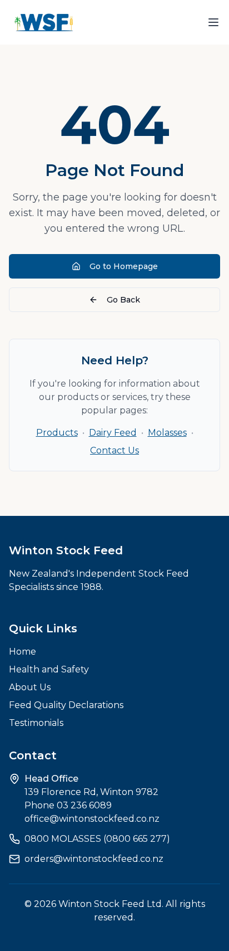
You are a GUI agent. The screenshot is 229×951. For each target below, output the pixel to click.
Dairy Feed (113, 432)
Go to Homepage (123, 266)
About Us (30, 687)
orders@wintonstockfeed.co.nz (93, 859)
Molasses (167, 432)
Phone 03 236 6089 (68, 805)
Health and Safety (49, 669)
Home (22, 651)
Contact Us (114, 450)
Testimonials (36, 723)
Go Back (123, 300)
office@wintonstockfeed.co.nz (92, 818)
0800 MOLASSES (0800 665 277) (97, 838)
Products (57, 432)
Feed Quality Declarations (66, 705)
